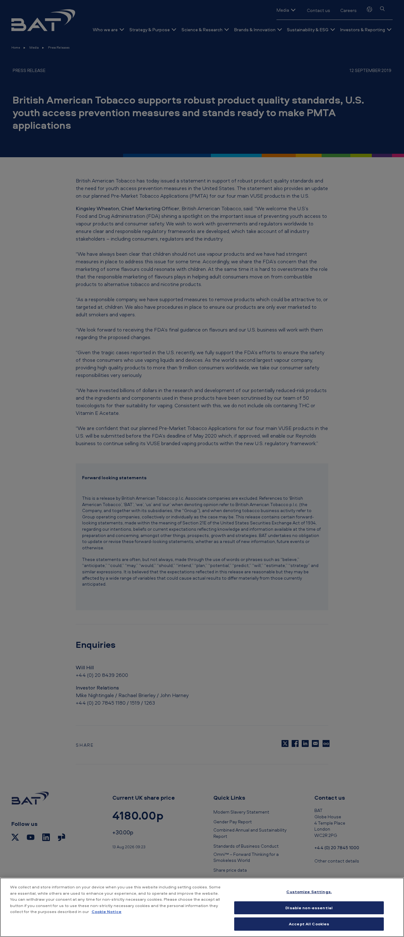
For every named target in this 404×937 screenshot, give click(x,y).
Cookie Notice (107, 911)
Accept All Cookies (309, 924)
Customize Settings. (308, 891)
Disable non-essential (309, 907)
